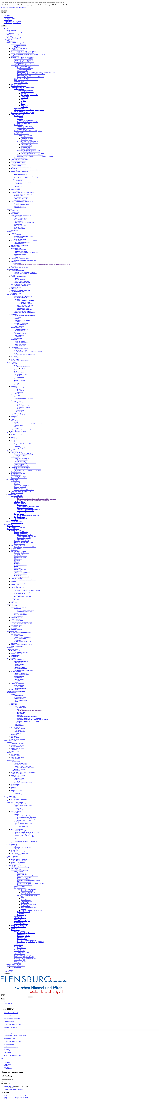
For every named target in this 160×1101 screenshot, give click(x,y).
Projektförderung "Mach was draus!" (30, 152)
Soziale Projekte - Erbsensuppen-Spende (28, 506)
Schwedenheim (25, 105)
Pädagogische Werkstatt (20, 764)
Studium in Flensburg (26, 303)
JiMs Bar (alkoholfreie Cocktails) (29, 143)
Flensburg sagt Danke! (17, 493)
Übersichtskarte (18, 662)
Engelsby (23, 101)
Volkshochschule (15, 785)
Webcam (9, 36)
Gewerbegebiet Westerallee (21, 532)
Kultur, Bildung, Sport (10, 740)
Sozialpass (13, 261)
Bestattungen (17, 336)
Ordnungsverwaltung (16, 327)
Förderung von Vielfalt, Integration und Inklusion (30, 155)
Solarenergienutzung (19, 922)
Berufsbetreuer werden (20, 239)
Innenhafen (14, 828)
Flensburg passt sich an (23, 879)
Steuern (16, 701)
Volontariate (17, 680)
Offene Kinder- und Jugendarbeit (22, 63)
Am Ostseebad (24, 107)
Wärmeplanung (18, 916)
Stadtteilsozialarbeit (22, 129)
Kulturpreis (14, 749)
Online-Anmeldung (19, 326)
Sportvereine (20, 402)
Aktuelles (6, 29)
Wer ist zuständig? (19, 111)
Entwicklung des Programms (21, 553)
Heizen (22, 897)
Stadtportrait (14, 386)
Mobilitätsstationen (22, 939)
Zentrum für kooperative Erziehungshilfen (22, 201)
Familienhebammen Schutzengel (25, 68)
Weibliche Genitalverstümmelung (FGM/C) (25, 272)
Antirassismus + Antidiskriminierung (20, 290)
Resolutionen (17, 640)
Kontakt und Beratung (20, 344)
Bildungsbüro (10, 760)
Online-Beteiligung (16, 619)
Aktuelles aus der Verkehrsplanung (20, 867)
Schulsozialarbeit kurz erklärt (21, 174)
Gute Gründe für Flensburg (21, 661)
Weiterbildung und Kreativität (18, 431)
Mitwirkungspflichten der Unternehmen (24, 354)
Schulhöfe (16, 562)
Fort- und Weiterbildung (20, 668)
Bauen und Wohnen (12, 797)
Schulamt (13, 787)
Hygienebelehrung (19, 464)
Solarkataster (20, 913)
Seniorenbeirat (14, 520)
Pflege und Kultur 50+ (16, 496)
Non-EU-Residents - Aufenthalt (25, 300)
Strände (16, 422)
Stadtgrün (16, 814)
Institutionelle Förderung (17, 745)
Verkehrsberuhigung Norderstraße (26, 933)
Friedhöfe (16, 428)
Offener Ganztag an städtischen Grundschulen (23, 772)
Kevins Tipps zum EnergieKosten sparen (28, 895)
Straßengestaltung (18, 821)
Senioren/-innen (11, 494)
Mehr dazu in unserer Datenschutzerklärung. (13, 7)
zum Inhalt (7, 15)
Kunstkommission (15, 751)
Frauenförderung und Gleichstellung (23, 670)
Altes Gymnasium (19, 216)
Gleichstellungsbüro (16, 727)
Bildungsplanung (15, 761)
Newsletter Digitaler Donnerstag (25, 767)
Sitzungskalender (18, 635)
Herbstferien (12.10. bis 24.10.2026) (23, 59)
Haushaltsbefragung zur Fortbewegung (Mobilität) (30, 942)
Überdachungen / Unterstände (22, 572)
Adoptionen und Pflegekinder (18, 44)
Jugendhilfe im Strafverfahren (18, 164)
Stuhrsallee (23, 93)
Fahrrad (13, 437)
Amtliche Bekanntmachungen (15, 32)
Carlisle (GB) (20, 389)
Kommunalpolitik (12, 631)
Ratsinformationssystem (17, 646)
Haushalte (20, 715)
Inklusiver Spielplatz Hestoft (21, 577)
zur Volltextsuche (8, 17)
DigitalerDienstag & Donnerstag (22, 766)
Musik (15, 371)
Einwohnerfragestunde (17, 620)
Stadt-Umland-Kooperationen (18, 927)
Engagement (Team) (12, 479)
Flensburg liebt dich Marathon (25, 405)
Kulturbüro (10, 742)
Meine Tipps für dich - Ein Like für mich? (32, 910)
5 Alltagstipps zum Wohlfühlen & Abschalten (26, 80)
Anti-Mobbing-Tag (26, 144)
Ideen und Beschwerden (17, 617)
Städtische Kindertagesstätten (25, 90)
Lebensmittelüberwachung (21, 348)
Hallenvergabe (21, 408)
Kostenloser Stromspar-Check (28, 892)
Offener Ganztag (15, 168)
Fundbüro (16, 318)
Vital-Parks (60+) (18, 554)
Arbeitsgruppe (18, 559)
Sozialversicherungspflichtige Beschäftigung (29, 718)
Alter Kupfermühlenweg (27, 92)
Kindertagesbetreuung (16, 776)
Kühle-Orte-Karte (22, 874)
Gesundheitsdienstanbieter (24, 75)
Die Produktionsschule (20, 249)
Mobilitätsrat (14, 628)
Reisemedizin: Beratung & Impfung (23, 454)
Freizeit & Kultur (11, 362)
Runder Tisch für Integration (18, 276)
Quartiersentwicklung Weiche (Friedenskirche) (26, 832)
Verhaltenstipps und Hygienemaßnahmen (25, 463)
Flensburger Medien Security (28, 149)
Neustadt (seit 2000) (22, 539)
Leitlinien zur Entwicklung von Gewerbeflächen (26, 841)
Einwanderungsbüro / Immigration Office (21, 296)
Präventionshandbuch (19, 81)
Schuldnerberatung (19, 243)
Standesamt (14, 339)
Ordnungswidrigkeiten (20, 448)
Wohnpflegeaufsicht (19, 330)
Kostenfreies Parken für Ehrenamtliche (21, 491)
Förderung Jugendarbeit (20, 158)
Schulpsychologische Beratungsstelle (20, 171)
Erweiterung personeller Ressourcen (26, 940)
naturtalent (17, 824)
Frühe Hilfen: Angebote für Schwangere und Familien (25, 65)
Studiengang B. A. (19, 677)
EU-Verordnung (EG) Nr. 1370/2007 (24, 957)
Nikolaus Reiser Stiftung (17, 748)
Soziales (9, 231)
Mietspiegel (17, 722)
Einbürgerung (17, 317)
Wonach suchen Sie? (6, 997)
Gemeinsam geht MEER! (14, 964)
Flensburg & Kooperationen (18, 545)
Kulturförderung (18, 488)
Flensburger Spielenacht (23, 123)
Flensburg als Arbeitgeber (17, 659)
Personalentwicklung (19, 667)
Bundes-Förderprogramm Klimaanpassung (28, 880)
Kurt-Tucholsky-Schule (20, 225)
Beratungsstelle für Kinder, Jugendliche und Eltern (24, 51)
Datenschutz (17, 321)
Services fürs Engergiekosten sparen (26, 889)
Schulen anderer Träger (17, 790)
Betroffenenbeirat (18, 733)
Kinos (15, 378)
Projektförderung (15, 481)
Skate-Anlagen (18, 575)
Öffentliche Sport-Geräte (20, 556)
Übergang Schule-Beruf (17, 179)
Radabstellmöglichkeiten (23, 936)
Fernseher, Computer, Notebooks (29, 907)
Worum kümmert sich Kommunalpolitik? (21, 632)
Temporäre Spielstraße (16, 629)
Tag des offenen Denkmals (18, 862)
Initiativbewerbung (19, 685)
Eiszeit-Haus (24, 368)
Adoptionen (17, 47)
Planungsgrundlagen (16, 584)
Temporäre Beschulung (20, 207)
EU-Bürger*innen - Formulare (25, 305)
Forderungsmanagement (20, 700)
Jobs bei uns (10, 33)
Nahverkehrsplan (21, 948)
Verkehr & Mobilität (16, 548)
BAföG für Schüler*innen (17, 50)
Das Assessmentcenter (20, 254)
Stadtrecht (13, 598)
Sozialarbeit (14, 288)
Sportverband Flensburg (23, 407)
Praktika (16, 682)
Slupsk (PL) (20, 390)
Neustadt (23, 104)
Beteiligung (17, 560)
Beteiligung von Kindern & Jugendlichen (21, 622)
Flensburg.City (14, 602)
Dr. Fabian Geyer (15, 650)
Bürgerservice (11, 41)
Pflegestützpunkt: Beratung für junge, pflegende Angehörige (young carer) (36, 499)
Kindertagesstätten (19, 89)
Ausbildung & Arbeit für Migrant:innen (21, 284)
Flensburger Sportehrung (17, 757)
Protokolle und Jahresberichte (22, 281)
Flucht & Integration (12, 269)
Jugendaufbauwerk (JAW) (17, 162)
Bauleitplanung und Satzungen (19, 803)
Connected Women (16, 287)
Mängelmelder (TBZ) (16, 625)
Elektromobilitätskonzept (20, 961)
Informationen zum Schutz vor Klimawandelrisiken (30, 883)
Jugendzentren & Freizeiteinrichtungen (21, 167)
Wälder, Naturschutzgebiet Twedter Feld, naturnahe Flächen (30, 424)
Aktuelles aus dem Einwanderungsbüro (24, 312)
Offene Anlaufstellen (22, 71)
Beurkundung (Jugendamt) (21, 197)
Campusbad (17, 395)
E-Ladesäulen (17, 446)
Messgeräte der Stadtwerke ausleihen (30, 894)
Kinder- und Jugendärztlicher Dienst (20, 467)
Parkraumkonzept (22, 937)
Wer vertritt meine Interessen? (18, 607)
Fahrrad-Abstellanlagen (20, 569)
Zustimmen (4, 12)
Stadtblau (16, 812)
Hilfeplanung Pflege (19, 502)
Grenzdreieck (17, 595)
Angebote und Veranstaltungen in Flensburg (28, 509)
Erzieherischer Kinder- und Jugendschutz (28, 141)
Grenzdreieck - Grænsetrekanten (19, 852)
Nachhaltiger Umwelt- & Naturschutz (24, 490)
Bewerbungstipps (18, 686)
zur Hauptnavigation (9, 18)
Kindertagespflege (19, 108)
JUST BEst (17, 188)
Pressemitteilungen (12, 30)
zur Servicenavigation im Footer (12, 23)
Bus (12, 436)
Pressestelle (14, 703)
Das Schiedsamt (15, 737)
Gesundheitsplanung (16, 472)
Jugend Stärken (18, 183)
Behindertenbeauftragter (17, 523)
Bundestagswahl (21, 324)
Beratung (16, 203)
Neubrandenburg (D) (22, 392)
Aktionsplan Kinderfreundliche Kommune (25, 580)
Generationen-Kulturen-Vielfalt (25, 511)
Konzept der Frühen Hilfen (21, 83)
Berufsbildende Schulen (17, 773)
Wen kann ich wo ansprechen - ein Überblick (26, 177)
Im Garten (23, 909)
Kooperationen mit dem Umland (19, 589)
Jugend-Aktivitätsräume (20, 565)
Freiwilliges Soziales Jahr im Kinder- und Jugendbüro (28, 131)
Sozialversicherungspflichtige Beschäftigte (28, 721)
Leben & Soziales (8, 39)
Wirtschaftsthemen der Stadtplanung (20, 834)
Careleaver (17, 185)
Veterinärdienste (15, 347)
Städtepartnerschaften (19, 387)
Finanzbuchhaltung (19, 698)
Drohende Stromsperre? (23, 912)
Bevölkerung (20, 709)
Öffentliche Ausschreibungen (15, 35)
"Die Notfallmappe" (22, 512)
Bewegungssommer (19, 410)
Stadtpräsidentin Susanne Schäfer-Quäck (21, 644)
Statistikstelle (14, 704)
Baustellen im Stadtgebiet (17, 434)
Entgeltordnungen (18, 599)
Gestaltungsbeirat (18, 616)
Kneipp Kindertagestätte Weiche (29, 95)
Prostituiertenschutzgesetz (21, 329)
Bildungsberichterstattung (20, 763)
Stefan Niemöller (15, 655)
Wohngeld (13, 266)
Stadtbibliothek (21, 377)
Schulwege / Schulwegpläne (18, 775)
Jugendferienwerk (18, 132)
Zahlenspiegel (21, 712)
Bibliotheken (14, 418)
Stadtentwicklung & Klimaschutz (16, 966)
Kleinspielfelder (18, 571)
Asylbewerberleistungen (20, 297)
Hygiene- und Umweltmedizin (19, 478)
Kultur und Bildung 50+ (20, 503)
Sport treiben (17, 401)
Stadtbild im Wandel (16, 530)
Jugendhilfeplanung (16, 165)
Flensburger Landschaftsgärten (25, 815)
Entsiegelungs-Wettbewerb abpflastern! (27, 876)
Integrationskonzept (16, 293)
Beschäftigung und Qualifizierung (19, 267)
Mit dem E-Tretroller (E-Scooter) (22, 955)
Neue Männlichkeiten (19, 730)
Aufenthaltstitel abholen (23, 308)
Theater (16, 369)
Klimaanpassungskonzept (24, 882)
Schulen (9, 209)
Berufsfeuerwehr (15, 359)
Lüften (22, 898)
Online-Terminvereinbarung (24, 309)
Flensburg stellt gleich (20, 728)
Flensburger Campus (19, 544)
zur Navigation (8, 20)
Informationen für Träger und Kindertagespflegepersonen (29, 110)
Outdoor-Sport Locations (20, 411)
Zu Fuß (13, 449)
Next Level (17, 257)
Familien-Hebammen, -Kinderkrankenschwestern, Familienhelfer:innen (36, 72)
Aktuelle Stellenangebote (17, 683)
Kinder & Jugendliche (16, 578)
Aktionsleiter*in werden (27, 138)
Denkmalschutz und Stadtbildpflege (16, 858)
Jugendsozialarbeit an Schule (21, 204)
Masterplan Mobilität (19, 931)
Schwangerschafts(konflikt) (24, 69)
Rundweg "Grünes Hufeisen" (25, 820)
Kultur (12, 419)
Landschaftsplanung (16, 811)
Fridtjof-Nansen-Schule (20, 219)
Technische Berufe (19, 676)
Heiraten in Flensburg (19, 345)
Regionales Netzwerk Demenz (19, 518)
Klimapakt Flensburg (19, 886)
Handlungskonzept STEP (20, 251)
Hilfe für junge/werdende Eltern (22, 66)
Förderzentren (14, 213)
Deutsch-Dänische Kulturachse (19, 859)
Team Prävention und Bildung (22, 134)
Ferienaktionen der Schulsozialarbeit (23, 60)
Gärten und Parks (18, 425)
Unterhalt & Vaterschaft (20, 200)
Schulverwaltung (15, 770)
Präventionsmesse (25, 147)
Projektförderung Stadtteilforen (25, 610)
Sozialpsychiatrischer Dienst (18, 473)
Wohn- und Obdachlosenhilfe (22, 242)
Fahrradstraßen (21, 934)
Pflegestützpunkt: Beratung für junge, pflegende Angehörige (26, 170)
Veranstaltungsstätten (19, 380)
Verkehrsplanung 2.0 (19, 960)
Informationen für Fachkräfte (21, 78)
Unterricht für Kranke (19, 206)
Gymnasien (17, 793)
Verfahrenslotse (15, 191)
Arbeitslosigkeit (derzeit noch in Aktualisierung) (29, 710)
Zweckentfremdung (16, 967)
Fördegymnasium (18, 221)
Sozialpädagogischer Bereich (21, 674)
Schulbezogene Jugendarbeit (24, 135)
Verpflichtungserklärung (23, 306)
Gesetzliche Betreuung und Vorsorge (23, 236)
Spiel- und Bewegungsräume (18, 551)
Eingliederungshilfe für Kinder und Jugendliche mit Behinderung (28, 54)
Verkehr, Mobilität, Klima (14, 865)
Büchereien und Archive (20, 374)
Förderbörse (17, 482)
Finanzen (13, 694)
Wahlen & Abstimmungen (21, 323)
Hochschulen (14, 788)
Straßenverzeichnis (19, 725)
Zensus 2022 (17, 724)
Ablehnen (3, 10)
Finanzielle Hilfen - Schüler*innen (23, 794)
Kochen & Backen (25, 900)
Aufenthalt (17, 299)
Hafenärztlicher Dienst (20, 461)
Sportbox (19, 404)
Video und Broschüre (19, 279)
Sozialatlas (13, 233)
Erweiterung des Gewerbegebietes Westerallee (26, 837)
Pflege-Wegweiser (19, 514)
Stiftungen (16, 332)
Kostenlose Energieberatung (21, 924)
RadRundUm (17, 439)
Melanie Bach (14, 656)
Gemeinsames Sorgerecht (20, 198)
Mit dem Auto (17, 949)
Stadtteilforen (17, 608)
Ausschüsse (14, 643)
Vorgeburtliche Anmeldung (21, 342)
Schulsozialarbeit (15, 173)
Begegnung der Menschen (17, 291)
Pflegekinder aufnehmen (20, 45)
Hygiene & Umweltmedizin (21, 458)
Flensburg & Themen (13, 529)
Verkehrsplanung (15, 930)
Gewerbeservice (11, 800)
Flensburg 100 (14, 689)
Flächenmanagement (16, 843)
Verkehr (9, 433)
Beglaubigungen (18, 237)
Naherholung (14, 421)
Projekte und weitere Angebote (22, 282)
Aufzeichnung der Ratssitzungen (22, 637)
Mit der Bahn (17, 963)
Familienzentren (15, 56)
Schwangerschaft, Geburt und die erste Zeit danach (30, 77)
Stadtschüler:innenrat (19, 613)
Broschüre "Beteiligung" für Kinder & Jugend (33, 153)
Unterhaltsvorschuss (16, 189)
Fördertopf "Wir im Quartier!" (25, 508)
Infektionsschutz (15, 457)
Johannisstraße (24, 98)
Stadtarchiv (20, 375)
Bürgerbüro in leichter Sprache (22, 320)
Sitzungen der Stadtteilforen (24, 611)
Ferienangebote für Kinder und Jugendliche (22, 57)
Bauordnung (14, 356)
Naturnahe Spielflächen (20, 557)
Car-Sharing (17, 445)
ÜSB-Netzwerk (18, 186)
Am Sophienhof (25, 96)
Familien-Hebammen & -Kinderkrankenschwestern (27, 469)
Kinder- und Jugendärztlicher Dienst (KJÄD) (22, 113)
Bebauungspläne (18, 808)
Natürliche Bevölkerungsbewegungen (27, 716)
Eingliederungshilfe (16, 263)
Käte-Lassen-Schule (19, 228)
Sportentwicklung (15, 755)
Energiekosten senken (20, 888)
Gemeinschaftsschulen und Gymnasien (21, 215)
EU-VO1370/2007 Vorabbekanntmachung (25, 958)
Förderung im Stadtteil (20, 487)
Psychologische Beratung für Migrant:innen (25, 273)
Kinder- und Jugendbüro (17, 114)
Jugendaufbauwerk (16, 248)
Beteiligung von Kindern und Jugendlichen (28, 150)
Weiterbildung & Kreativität (18, 415)
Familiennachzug (25, 302)
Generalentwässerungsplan (21, 826)
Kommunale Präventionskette (18, 161)
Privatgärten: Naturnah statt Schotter (26, 817)
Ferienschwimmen (15, 758)
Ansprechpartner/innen (20, 688)
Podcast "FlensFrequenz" (14, 38)
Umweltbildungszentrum (23, 366)
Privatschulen (14, 230)
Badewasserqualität (22, 460)
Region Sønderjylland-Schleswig (19, 853)
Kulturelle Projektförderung (18, 743)
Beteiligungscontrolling (20, 697)
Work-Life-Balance (19, 664)
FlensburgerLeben (22, 505)
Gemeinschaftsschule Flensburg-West (24, 222)
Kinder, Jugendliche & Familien (15, 42)
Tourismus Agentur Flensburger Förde (24, 592)
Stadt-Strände (17, 566)
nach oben (3, 1060)
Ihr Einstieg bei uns (16, 671)
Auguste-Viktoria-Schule (20, 218)
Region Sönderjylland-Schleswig (22, 596)
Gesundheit (17, 665)
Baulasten (16, 357)
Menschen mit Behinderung (14, 521)
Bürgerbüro (14, 314)
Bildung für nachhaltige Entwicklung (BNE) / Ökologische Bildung (35, 156)
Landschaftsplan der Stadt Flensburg (23, 823)
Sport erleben (17, 413)
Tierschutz (16, 353)
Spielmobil (20, 117)
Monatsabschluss (21, 707)
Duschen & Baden (25, 906)
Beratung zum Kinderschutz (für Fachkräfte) (22, 53)
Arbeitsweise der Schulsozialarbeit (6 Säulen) (26, 176)
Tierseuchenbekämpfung (20, 350)
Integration (13, 581)
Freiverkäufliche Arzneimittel (21, 466)
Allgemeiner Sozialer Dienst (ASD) (20, 48)
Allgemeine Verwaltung (20, 673)
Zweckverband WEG (19, 593)
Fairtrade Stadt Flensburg (17, 587)
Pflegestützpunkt (18, 497)
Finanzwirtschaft (18, 695)
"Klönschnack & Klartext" (21, 652)
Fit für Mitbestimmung (26, 137)
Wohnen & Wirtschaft (9, 796)
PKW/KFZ (14, 440)
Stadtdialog (14, 928)
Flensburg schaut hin (19, 731)
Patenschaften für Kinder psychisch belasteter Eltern (31, 74)
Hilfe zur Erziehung (16, 84)
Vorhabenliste (14, 605)
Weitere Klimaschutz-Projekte (22, 921)
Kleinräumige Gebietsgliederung (22, 847)
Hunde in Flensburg (19, 335)
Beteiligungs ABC (15, 626)
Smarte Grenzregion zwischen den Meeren (25, 547)
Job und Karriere (11, 658)
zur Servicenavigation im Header (12, 21)
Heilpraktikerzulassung (20, 455)
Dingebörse (17, 484)
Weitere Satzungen (19, 809)
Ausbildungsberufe (19, 679)
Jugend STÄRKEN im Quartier (22, 182)
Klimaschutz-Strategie (20, 918)
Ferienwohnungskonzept (20, 840)
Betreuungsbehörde (16, 234)
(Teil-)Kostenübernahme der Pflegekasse (28, 515)
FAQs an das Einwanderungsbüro (23, 311)
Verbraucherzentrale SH (27, 891)
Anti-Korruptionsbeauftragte (18, 739)
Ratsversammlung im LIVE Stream (23, 641)
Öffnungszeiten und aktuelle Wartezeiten (24, 315)
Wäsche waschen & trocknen (28, 904)
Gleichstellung (14, 550)
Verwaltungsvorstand (12, 649)
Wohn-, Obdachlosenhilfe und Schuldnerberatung (24, 240)
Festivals (16, 383)
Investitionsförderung (16, 746)
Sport (12, 399)
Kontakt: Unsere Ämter (13, 526)
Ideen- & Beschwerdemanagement (20, 360)
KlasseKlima (17, 919)
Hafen (15, 838)
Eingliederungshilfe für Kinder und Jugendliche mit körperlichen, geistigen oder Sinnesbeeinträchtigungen (42, 264)
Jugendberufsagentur (19, 180)
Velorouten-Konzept (19, 954)
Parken (16, 442)
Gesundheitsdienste (12, 451)
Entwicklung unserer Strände (21, 541)
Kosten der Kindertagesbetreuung (23, 782)
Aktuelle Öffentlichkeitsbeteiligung (23, 805)
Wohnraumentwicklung (17, 829)
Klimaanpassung (18, 871)
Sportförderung (15, 754)
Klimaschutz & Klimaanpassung (19, 870)
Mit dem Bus (17, 946)
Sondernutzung (18, 338)
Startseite (6, 1001)
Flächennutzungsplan (19, 806)
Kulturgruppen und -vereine (21, 381)
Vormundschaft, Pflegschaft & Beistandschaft (22, 192)
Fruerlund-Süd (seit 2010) (24, 538)
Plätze (15, 427)
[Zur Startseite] (34, 993)
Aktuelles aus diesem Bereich (25, 126)
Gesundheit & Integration (17, 270)
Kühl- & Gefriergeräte (26, 901)
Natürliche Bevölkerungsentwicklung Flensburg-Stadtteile (32, 719)
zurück (2, 1058)
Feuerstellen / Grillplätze (20, 574)
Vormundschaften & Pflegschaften (23, 194)
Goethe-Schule (18, 224)
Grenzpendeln (14, 850)
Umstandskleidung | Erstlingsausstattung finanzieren (27, 470)
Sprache (13, 275)
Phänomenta (17, 396)
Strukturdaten (20, 713)
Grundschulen (14, 210)
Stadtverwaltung (11, 692)
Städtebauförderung (12, 856)
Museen (16, 365)
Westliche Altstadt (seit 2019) (25, 535)
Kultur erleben (14, 363)
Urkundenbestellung (19, 341)
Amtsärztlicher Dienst (16, 452)
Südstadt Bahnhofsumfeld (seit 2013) (27, 536)
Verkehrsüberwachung (20, 333)
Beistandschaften (18, 195)
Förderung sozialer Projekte (21, 485)
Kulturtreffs (17, 384)
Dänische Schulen (15, 212)
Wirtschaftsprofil (15, 849)
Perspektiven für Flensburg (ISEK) (20, 925)
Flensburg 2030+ (15, 868)
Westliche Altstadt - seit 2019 (18, 861)
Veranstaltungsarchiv (19, 769)
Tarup (22, 99)
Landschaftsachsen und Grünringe (26, 818)
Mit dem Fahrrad (18, 945)
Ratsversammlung (15, 634)
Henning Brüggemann (16, 653)
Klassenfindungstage (26, 140)
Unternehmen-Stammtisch (21, 285)
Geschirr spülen (25, 903)
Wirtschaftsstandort (12, 844)
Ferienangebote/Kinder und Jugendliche (21, 430)
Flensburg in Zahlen (19, 706)
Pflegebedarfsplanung (19, 517)
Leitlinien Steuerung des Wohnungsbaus (24, 831)
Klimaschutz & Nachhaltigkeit (19, 583)
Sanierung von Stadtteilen (21, 533)
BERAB (16, 255)
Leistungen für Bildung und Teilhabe (20, 258)
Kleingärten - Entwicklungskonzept (23, 542)
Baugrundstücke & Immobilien (19, 799)
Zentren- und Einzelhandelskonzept (23, 835)
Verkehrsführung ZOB (23, 952)
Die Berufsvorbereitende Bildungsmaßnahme (26, 252)
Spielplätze (20, 119)
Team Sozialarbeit (18, 125)
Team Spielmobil (18, 116)
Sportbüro (10, 752)
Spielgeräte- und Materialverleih (25, 120)
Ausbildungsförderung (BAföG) (19, 245)
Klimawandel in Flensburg (24, 877)
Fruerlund (23, 102)
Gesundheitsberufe (15, 475)
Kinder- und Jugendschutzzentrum (20, 159)
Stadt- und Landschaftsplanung (15, 802)
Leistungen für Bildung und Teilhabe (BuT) (25, 260)
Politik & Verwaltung (9, 524)
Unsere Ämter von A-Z (13, 294)
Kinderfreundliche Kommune (18, 86)
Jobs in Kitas (17, 781)
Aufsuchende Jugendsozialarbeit (25, 128)
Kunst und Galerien (19, 372)
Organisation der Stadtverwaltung (16, 691)
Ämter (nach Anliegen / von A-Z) (19, 527)
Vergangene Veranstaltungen (24, 885)
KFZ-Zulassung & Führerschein (22, 443)
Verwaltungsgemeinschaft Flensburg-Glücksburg (27, 590)
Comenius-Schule (18, 227)
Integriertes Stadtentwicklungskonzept (24, 586)
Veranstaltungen (21, 873)
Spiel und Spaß (15, 393)
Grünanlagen (17, 568)
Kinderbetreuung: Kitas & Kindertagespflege (22, 87)
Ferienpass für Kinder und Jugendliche (24, 62)
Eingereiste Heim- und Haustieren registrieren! (29, 351)
